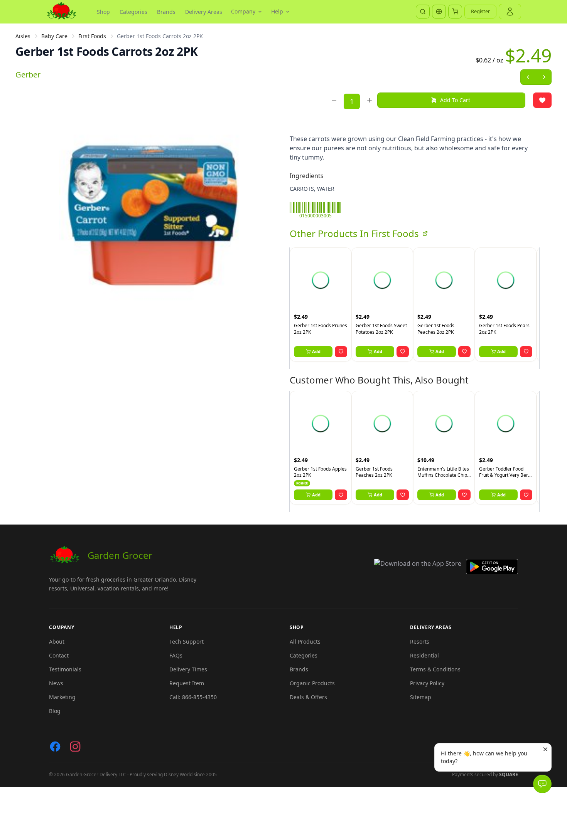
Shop (103, 11)
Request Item (186, 683)
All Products (305, 641)
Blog (55, 711)
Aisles (22, 36)
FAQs (175, 655)
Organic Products (312, 683)
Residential (424, 655)
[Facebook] (55, 746)
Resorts (419, 641)
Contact (59, 655)
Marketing (62, 697)
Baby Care (54, 36)
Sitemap (420, 697)
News (56, 683)
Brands (166, 11)
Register (480, 11)
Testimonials (65, 669)
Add (316, 351)
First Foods (92, 36)
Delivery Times (188, 669)
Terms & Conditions (435, 669)
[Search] (423, 11)
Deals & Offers (308, 697)
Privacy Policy (427, 683)
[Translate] (439, 11)
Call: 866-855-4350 (193, 697)
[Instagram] (75, 746)
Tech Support (186, 641)
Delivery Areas (203, 11)
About (56, 641)
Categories (133, 11)
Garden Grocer (120, 555)
